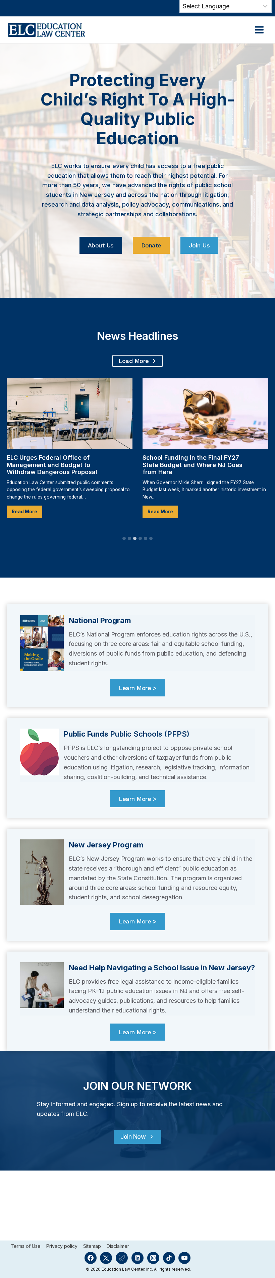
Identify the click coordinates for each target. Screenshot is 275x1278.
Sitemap (92, 1246)
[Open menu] (259, 29)
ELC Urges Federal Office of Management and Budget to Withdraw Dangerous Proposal (53, 464)
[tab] (124, 538)
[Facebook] (91, 1258)
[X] (106, 1258)
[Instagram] (153, 1258)
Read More (27, 513)
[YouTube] (184, 1258)
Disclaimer (118, 1246)
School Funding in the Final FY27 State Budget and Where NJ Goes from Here (192, 464)
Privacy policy (61, 1246)
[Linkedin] (137, 1258)
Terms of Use (26, 1246)
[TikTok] (169, 1258)
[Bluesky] (122, 1258)
